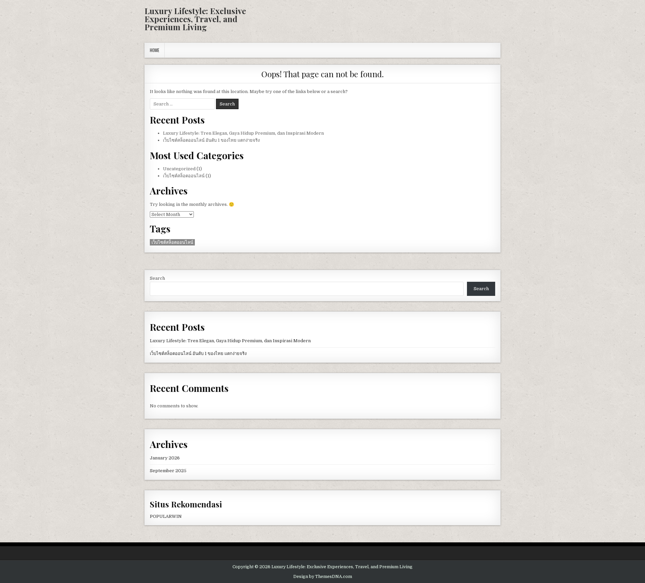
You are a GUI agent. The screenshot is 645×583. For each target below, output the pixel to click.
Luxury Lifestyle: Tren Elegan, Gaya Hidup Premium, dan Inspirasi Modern (243, 133)
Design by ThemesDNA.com (322, 576)
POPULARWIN (166, 516)
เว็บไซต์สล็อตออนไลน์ (184, 175)
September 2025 (168, 470)
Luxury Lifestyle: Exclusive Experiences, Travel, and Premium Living (195, 18)
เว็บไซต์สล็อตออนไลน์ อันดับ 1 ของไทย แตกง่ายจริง (211, 140)
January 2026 (165, 457)
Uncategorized (179, 168)
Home (154, 50)
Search (157, 278)
